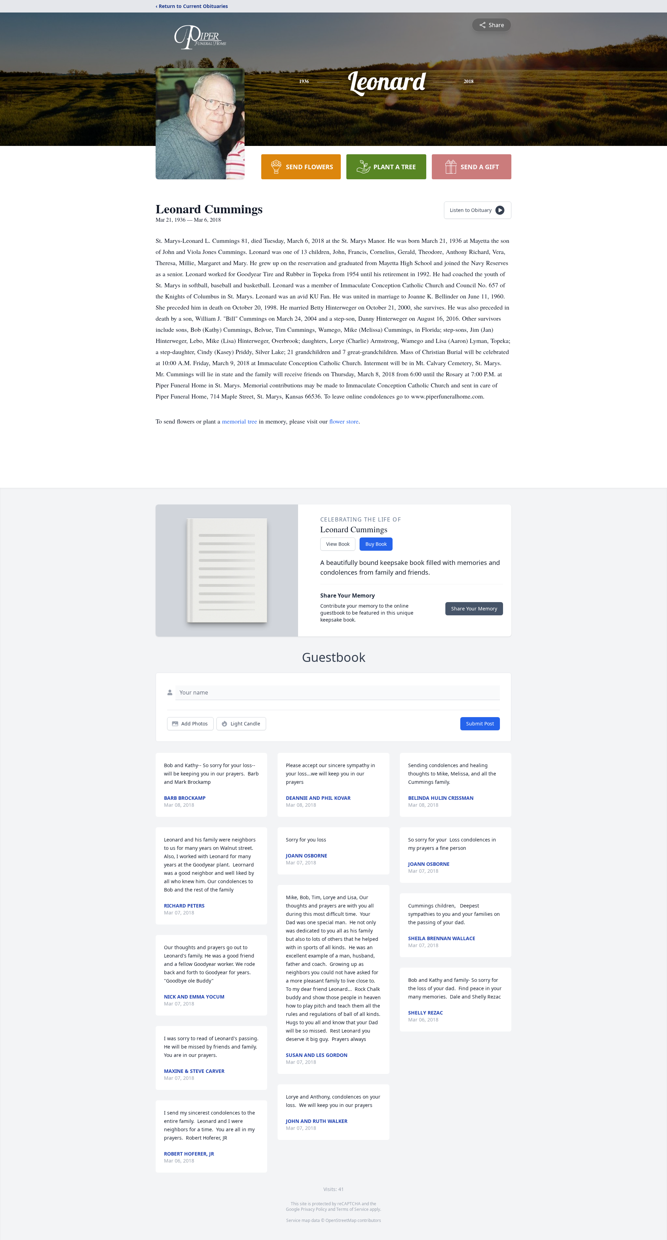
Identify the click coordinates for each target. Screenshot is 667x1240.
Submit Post (480, 723)
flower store (344, 421)
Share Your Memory (474, 608)
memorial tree (239, 421)
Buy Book (376, 544)
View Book (337, 544)
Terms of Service (352, 1209)
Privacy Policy (314, 1209)
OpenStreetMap (341, 1220)
